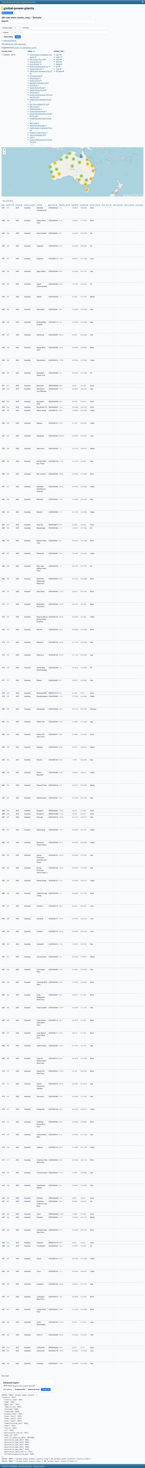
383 (3, 747)
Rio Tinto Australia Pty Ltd (39, 104)
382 (3, 734)
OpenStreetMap (133, 195)
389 (3, 814)
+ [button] (4, 150)
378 (3, 693)
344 (3, 297)
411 (3, 1084)
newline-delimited (29, 1386)
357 (3, 436)
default (15, 1386)
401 (3, 957)
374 (3, 642)
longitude (83, 205)
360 (3, 474)
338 (3, 220)
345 (3, 309)
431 (3, 1309)
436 (3, 1363)
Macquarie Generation (37, 125)
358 (3, 448)
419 (3, 1185)
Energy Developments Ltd (39, 66)
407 (3, 1033)
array (20, 1386)
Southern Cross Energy (38, 133)
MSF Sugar (34, 123)
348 (3, 347)
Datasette (13, 1466)
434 (3, 1347)
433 (3, 1335)
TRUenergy (34, 92)
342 (3, 271)
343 (3, 284)
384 (3, 760)
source (16, 47)
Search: (5, 21)
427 (3, 1258)
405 (3, 1007)
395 (3, 880)
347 (3, 335)
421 (3, 1201)
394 (3, 868)
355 (3, 410)
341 (3, 258)
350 (3, 373)
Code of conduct (38, 1466)
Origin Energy (34, 64)
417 (3, 1160)
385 (3, 772)
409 (3, 1058)
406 (3, 1020)
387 (3, 798)
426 (3, 1246)
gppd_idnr (51, 205)
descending (8, 37)
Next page (5, 1375)
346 (3, 322)
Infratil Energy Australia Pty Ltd (40, 99)
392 (3, 842)
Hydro (58, 57)
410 (3, 1071)
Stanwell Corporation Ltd (38, 83)
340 (3, 246)
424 (3, 1230)
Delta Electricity (35, 109)
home (4, 2)
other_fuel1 (106, 205)
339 (3, 233)
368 (3, 566)
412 (3, 1096)
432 (3, 1322)
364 (3, 525)
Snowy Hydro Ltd (36, 69)
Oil (57, 66)
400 (3, 944)
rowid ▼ (9, 205)
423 (3, 1217)
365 (3, 528)
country (17, 205)
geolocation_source (29, 47)
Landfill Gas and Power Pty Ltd (40, 118)
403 (3, 982)
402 (3, 969)
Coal (57, 69)
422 (3, 1214)
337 (3, 208)
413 (3, 1109)
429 (3, 1284)
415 (3, 1134)
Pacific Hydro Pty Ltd (37, 88)
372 (3, 617)
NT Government (35, 76)
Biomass (59, 71)
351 (3, 385)
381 (3, 722)
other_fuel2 (117, 205)
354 (3, 407)
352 (3, 389)
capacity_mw (63, 205)
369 (3, 579)
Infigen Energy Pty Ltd (37, 90)
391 (3, 830)
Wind (57, 62)
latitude (73, 205)
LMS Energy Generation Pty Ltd (41, 71)
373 (3, 629)
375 (3, 655)
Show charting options (8, 201)
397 (3, 906)
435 (3, 1351)
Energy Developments (37, 111)
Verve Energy (34, 62)
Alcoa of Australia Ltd (37, 135)
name (38, 205)
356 (3, 423)
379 (3, 696)
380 (3, 709)
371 (3, 604)
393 (3, 855)
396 (3, 893)
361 (3, 486)
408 (3, 1045)
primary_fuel (94, 205)
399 (3, 931)
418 (3, 1172)
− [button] (4, 153)
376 (3, 667)
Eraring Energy (35, 81)
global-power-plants (14, 2)
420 (3, 1198)
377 (3, 680)
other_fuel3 (128, 205)
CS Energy (33, 85)
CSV (16, 44)
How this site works (25, 1466)
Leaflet (125, 195)
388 (3, 810)
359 (3, 461)
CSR (31, 137)
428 (3, 1271)
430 (3, 1297)
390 (3, 817)
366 (3, 540)
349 (3, 360)
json (12, 44)
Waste (58, 64)
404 (3, 995)
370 (3, 591)
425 (3, 1242)
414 (3, 1122)
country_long (28, 205)
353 (3, 401)
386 (3, 785)
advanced (21, 44)
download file (20, 1389)
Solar (58, 59)
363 (3, 512)
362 (3, 499)
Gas (57, 55)
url (21, 47)
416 (3, 1147)
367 (3, 553)
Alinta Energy (34, 78)
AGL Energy (34, 107)
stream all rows (33, 1389)
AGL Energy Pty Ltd (36, 59)
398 (3, 919)
